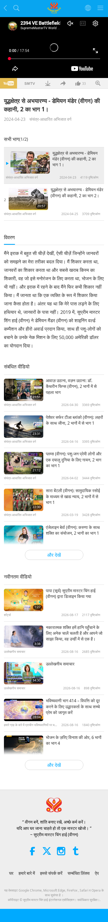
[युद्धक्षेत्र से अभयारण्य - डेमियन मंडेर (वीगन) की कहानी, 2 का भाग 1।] (30, 162)
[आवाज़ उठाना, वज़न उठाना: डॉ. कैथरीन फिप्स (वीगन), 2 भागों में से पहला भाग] (23, 390)
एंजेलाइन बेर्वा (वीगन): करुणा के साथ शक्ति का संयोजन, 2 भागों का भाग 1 (73, 530)
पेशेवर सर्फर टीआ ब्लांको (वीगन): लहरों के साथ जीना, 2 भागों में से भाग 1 (74, 420)
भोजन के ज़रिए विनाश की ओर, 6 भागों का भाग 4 (73, 740)
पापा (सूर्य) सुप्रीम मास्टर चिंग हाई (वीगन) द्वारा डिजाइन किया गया (70, 593)
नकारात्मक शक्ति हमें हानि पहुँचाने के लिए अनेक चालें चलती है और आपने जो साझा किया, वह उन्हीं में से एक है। (74, 633)
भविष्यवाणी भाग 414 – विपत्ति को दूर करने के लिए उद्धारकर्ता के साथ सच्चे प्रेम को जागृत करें (73, 706)
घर (11, 873)
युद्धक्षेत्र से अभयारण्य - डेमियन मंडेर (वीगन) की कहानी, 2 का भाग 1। (75, 159)
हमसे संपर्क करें (51, 873)
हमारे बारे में (27, 873)
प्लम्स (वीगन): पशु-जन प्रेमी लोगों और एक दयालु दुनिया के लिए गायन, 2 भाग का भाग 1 (73, 459)
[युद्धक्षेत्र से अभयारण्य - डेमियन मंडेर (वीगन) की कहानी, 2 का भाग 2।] (28, 199)
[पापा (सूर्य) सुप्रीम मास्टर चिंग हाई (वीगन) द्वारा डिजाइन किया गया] (23, 600)
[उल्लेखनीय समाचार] (23, 673)
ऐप (97, 873)
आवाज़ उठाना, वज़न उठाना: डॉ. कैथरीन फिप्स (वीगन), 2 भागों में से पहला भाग (71, 386)
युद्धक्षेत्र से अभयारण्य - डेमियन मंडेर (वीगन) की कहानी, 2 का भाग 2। (77, 192)
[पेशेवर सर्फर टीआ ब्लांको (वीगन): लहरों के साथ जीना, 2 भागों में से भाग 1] (23, 426)
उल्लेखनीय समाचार (60, 664)
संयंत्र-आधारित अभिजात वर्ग (50, 119)
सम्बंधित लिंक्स (79, 873)
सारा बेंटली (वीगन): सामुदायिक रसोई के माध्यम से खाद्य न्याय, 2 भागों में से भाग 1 (73, 496)
